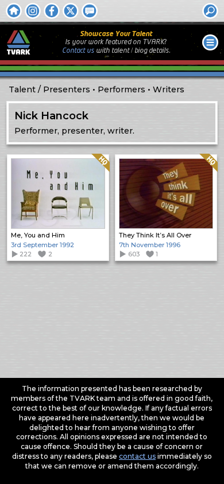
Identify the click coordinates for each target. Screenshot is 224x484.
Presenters (66, 89)
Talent (22, 89)
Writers (168, 89)
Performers (121, 89)
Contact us (78, 51)
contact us (137, 456)
